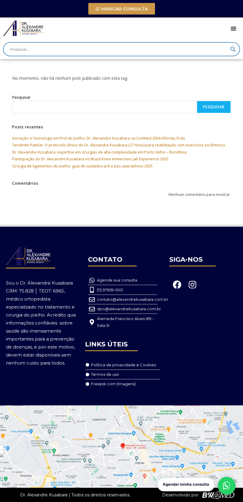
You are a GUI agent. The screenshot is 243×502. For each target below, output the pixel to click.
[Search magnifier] (233, 49)
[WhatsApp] (227, 486)
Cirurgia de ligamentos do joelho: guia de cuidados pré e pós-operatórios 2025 (82, 166)
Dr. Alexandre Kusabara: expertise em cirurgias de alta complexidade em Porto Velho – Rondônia (99, 152)
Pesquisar (21, 97)
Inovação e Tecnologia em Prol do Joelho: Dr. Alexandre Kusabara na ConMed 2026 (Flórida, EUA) (98, 138)
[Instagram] (192, 284)
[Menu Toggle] (233, 28)
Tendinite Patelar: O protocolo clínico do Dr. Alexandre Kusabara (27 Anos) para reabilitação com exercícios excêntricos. (119, 145)
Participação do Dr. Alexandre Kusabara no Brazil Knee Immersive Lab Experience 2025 (90, 159)
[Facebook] (177, 284)
